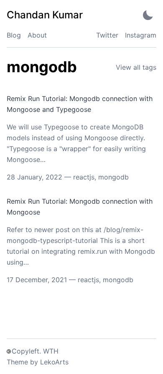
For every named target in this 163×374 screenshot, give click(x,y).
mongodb (113, 177)
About (37, 35)
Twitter (107, 35)
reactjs (83, 177)
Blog (14, 35)
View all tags (136, 67)
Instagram (140, 35)
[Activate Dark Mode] (148, 15)
